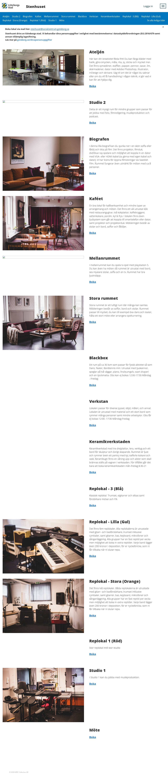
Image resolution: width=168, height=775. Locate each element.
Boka (92, 86)
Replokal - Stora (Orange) (15, 20)
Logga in (148, 6)
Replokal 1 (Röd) (38, 20)
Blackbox (82, 16)
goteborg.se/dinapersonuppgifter (34, 39)
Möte (61, 20)
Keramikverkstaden (110, 16)
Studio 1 (52, 20)
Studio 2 (16, 16)
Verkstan (93, 16)
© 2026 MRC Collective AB (18, 772)
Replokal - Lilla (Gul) (151, 16)
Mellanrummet (51, 16)
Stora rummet (68, 16)
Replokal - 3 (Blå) (131, 16)
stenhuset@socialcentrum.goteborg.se (50, 29)
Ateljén (6, 16)
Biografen (27, 16)
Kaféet (38, 16)
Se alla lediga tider (156, 20)
